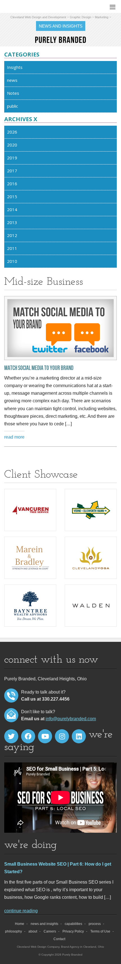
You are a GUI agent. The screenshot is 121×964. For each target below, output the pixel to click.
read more (14, 437)
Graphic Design (80, 17)
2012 (12, 235)
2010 (12, 261)
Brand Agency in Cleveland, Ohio (82, 946)
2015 (12, 196)
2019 (12, 158)
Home (19, 924)
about (32, 931)
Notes (13, 93)
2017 (12, 170)
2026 (12, 132)
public (12, 106)
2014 (12, 209)
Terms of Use (100, 931)
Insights (15, 67)
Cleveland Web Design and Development (38, 17)
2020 (12, 145)
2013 (12, 222)
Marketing (101, 17)
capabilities (73, 924)
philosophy (13, 931)
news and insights (44, 924)
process (95, 924)
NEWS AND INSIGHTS (60, 26)
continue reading (21, 910)
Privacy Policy (73, 931)
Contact (59, 939)
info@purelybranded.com (71, 718)
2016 (12, 183)
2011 (12, 248)
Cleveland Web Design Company (38, 946)
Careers (50, 931)
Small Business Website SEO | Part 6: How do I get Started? (57, 868)
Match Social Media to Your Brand (38, 368)
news (12, 80)
